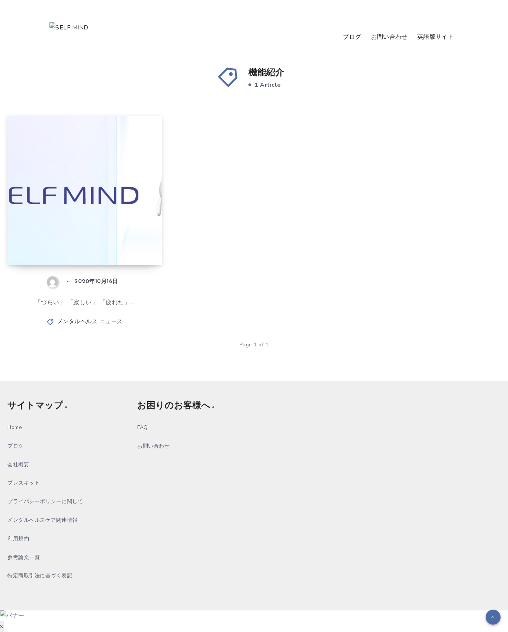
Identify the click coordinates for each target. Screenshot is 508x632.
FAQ (142, 427)
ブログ (352, 37)
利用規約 (18, 538)
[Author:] (55, 282)
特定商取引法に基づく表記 (39, 575)
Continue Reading (126, 243)
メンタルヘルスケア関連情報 (42, 520)
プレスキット (23, 482)
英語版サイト (435, 37)
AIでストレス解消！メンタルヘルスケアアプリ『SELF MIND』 (82, 232)
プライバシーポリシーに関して (45, 501)
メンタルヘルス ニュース (90, 322)
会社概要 (18, 464)
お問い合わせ (389, 37)
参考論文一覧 (23, 557)
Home (14, 427)
